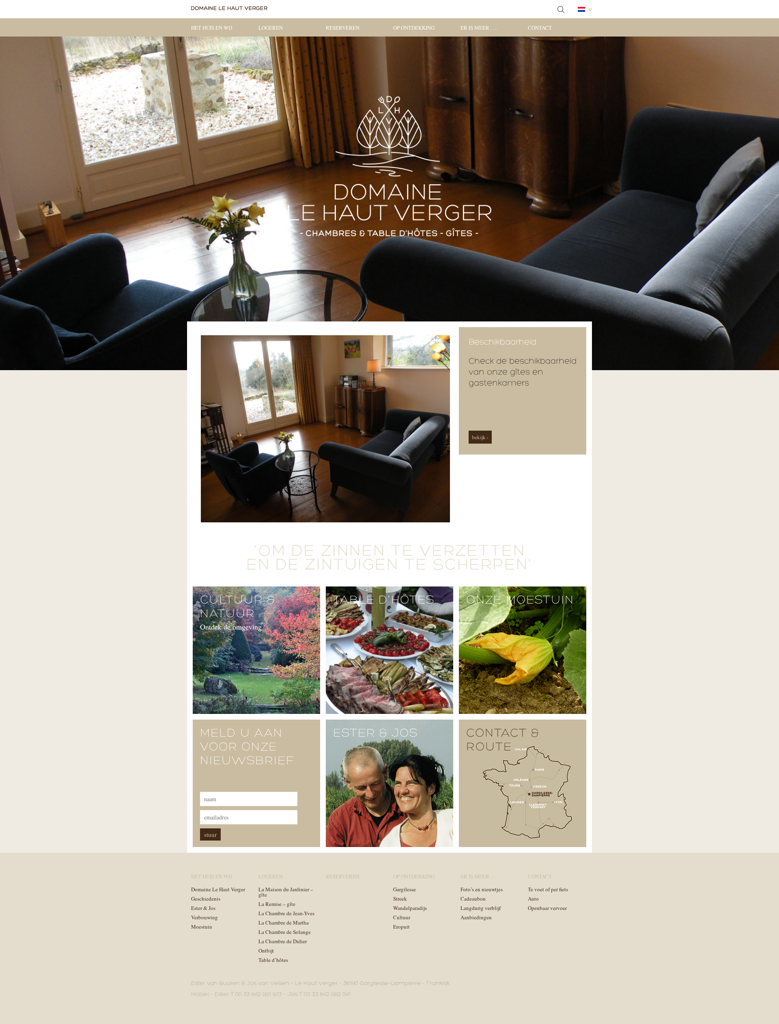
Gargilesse (404, 889)
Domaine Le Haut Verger (218, 889)
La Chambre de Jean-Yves (286, 913)
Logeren (270, 27)
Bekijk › (480, 437)
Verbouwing (204, 917)
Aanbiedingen (476, 917)
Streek (400, 898)
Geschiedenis (205, 898)
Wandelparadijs (410, 908)
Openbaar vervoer (547, 908)
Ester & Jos (203, 908)
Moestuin (201, 926)
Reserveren (342, 27)
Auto (533, 898)
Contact (540, 27)
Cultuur (401, 917)
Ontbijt (266, 950)
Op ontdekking (414, 27)
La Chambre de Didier (282, 941)
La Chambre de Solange (284, 932)
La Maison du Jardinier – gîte (285, 892)
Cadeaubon (473, 898)
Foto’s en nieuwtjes (482, 889)
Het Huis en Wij (211, 27)
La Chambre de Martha (283, 922)
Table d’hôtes (273, 960)
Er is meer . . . (479, 27)
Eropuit (401, 926)
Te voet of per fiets (548, 889)
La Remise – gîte (276, 904)
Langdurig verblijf (481, 908)
